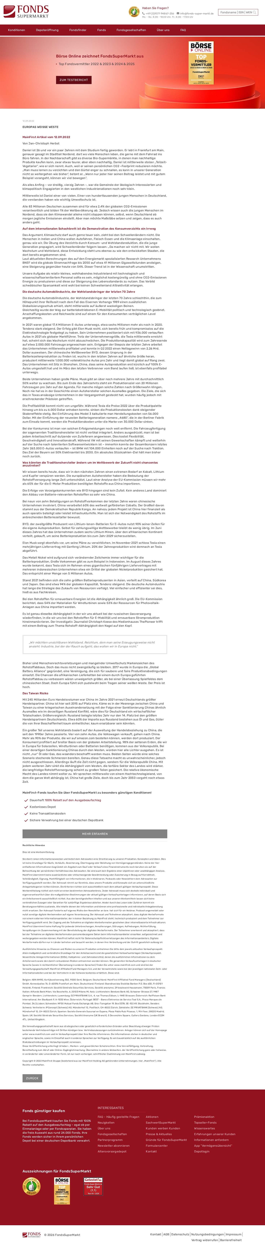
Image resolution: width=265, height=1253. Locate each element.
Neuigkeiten (106, 1122)
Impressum (233, 1234)
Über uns (163, 30)
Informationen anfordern (211, 1140)
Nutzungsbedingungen (207, 1234)
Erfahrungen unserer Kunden (214, 1134)
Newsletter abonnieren (114, 1145)
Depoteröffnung (47, 30)
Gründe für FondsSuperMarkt (166, 1140)
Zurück (32, 1078)
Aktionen (152, 1117)
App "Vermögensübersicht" (213, 1145)
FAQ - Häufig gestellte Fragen (118, 1117)
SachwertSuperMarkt (161, 1122)
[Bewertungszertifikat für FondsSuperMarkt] (135, 12)
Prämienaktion (204, 1117)
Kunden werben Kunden (163, 1128)
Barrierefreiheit (231, 1240)
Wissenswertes (204, 1128)
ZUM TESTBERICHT (74, 80)
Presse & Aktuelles (159, 1134)
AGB (166, 1234)
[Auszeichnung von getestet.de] (93, 1186)
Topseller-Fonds (205, 1122)
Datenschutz (180, 1234)
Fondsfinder (78, 30)
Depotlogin (201, 1151)
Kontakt (151, 1151)
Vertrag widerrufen (204, 1240)
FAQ (183, 30)
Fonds (101, 30)
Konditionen (16, 30)
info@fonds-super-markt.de (197, 13)
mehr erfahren (95, 834)
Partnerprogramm (110, 1140)
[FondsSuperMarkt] (26, 12)
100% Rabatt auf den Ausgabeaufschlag (73, 800)
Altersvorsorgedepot (112, 1151)
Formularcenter (156, 1145)
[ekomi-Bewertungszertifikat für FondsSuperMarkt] (32, 1186)
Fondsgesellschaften (131, 30)
